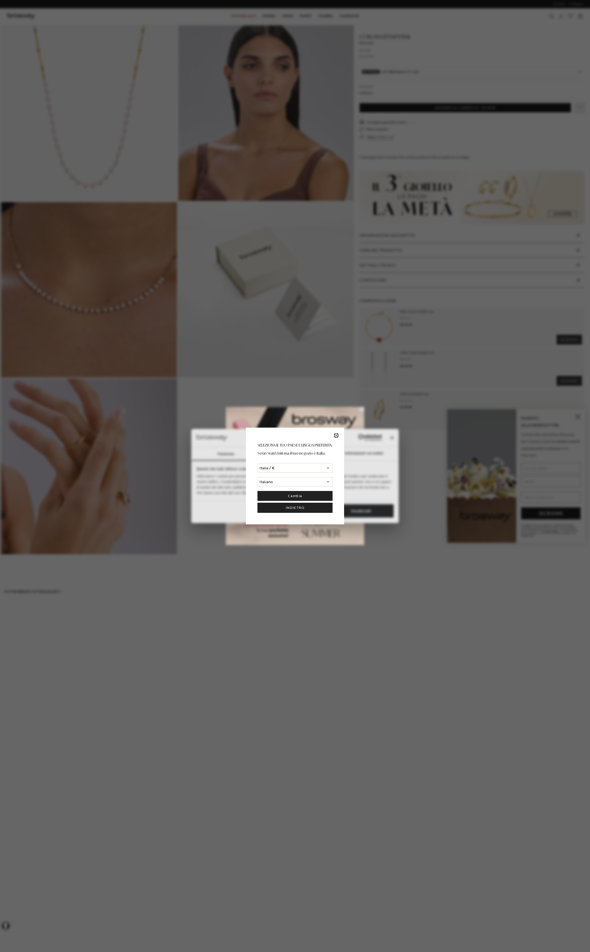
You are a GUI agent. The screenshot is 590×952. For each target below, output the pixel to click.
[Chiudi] (336, 435)
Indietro (295, 507)
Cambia (295, 496)
